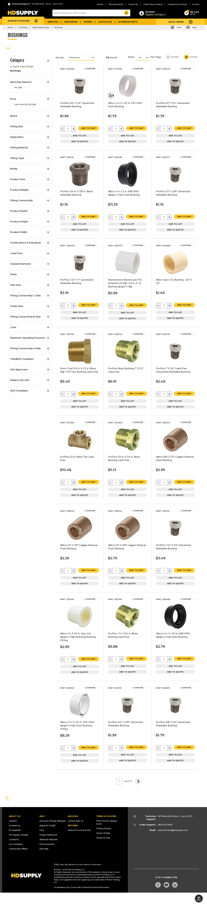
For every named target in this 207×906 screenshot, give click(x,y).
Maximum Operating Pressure (27, 338)
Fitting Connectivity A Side (25, 348)
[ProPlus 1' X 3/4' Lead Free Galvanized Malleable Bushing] (175, 362)
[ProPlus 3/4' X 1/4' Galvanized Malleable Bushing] (79, 97)
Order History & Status (152, 4)
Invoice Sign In (75, 821)
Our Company (16, 844)
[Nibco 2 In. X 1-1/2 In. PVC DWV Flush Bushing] (127, 97)
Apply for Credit (47, 825)
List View (175, 57)
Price (13, 99)
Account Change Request (52, 821)
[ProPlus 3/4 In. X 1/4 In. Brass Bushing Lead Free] (127, 451)
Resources (70, 22)
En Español (15, 830)
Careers (13, 821)
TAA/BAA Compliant (22, 359)
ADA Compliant (19, 390)
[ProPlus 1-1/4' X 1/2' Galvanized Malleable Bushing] (175, 539)
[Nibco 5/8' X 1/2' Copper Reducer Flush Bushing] (175, 451)
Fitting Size (16, 126)
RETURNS (73, 825)
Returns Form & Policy (79, 830)
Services (53, 22)
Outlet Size (16, 306)
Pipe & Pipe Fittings (41, 27)
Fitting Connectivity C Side (25, 295)
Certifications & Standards (25, 242)
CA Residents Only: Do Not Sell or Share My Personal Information (81, 887)
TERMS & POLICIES (106, 816)
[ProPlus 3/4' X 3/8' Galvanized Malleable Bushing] (127, 716)
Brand (13, 116)
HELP (42, 816)
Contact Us (14, 825)
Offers (88, 22)
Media (13, 168)
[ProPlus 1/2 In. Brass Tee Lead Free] (79, 451)
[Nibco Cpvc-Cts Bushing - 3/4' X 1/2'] (175, 274)
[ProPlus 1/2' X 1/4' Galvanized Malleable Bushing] (175, 97)
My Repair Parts (127, 22)
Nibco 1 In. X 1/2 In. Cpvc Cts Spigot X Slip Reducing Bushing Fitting (78, 637)
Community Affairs (18, 849)
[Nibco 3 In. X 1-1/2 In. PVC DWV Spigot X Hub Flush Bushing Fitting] (79, 716)
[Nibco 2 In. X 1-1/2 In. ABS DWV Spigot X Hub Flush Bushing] (175, 628)
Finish (13, 274)
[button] (126, 12)
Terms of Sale (103, 833)
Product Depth (18, 211)
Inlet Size (15, 285)
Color (13, 327)
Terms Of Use (103, 838)
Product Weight (19, 190)
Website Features (48, 839)
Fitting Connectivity (21, 200)
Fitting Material (19, 147)
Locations (14, 839)
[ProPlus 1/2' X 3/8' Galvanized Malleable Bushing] (175, 185)
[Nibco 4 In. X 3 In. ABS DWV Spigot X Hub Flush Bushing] (127, 185)
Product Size (17, 179)
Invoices (195, 4)
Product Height (19, 221)
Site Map (43, 849)
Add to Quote (79, 141)
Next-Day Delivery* (21, 82)
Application (16, 137)
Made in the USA (19, 380)
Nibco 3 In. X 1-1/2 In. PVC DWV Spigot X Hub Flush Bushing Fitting (77, 725)
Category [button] (17, 60)
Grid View (193, 57)
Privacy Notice (103, 828)
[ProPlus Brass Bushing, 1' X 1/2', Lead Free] (127, 362)
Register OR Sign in (155, 14)
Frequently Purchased (177, 4)
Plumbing (23, 27)
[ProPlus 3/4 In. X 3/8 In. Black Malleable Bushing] (79, 185)
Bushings (58, 27)
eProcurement (46, 844)
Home (10, 27)
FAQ (41, 830)
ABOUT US (14, 816)
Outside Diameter (20, 264)
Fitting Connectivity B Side (25, 316)
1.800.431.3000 (164, 824)
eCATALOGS (105, 22)
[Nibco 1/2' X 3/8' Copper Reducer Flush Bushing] (127, 539)
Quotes (100, 4)
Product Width (18, 232)
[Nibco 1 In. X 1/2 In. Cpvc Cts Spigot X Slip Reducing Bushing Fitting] (79, 628)
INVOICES (73, 816)
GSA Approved (18, 369)
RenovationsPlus (116, 4)
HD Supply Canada (18, 835)
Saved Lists (133, 4)
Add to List (79, 136)
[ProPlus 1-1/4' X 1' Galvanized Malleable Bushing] (79, 274)
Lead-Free (16, 253)
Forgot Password (48, 835)
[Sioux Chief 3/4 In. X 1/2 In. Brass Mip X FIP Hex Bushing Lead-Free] (79, 362)
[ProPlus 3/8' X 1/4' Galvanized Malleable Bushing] (175, 716)
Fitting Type (17, 158)
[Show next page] (138, 781)
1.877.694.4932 (164, 816)
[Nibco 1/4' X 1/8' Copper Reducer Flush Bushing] (79, 539)
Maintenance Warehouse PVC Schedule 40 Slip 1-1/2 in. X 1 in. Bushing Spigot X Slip (125, 283)
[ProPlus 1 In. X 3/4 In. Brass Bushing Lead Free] (127, 628)
